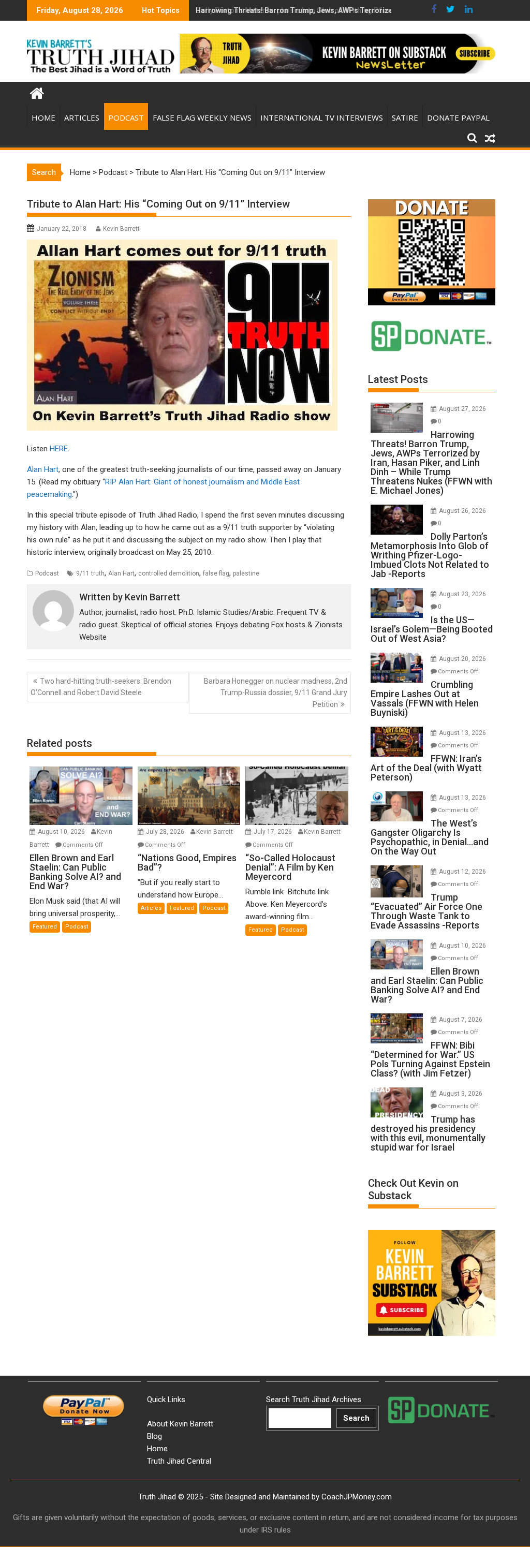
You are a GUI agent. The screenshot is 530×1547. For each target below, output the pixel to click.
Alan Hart (42, 469)
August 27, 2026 (462, 408)
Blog (154, 1436)
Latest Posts (398, 379)
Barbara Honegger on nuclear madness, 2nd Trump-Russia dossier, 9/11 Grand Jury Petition (275, 693)
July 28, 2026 (166, 831)
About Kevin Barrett (180, 1423)
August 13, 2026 (462, 732)
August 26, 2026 (462, 510)
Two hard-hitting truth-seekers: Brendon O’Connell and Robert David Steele (101, 687)
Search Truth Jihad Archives (313, 1399)
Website (93, 637)
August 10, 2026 (62, 831)
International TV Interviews (321, 117)
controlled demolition (168, 573)
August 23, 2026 (462, 594)
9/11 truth (90, 573)
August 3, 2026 (460, 1093)
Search (356, 1418)
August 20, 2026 (462, 658)
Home (43, 117)
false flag (216, 573)
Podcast (126, 117)
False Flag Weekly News (202, 117)
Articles (81, 117)
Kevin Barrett (121, 228)
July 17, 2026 (273, 831)
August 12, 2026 (462, 871)
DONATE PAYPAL (458, 117)
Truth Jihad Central (179, 1461)
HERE (59, 448)
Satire (405, 117)
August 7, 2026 (460, 1019)
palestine (246, 573)
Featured (45, 926)
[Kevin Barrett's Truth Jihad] (37, 92)
